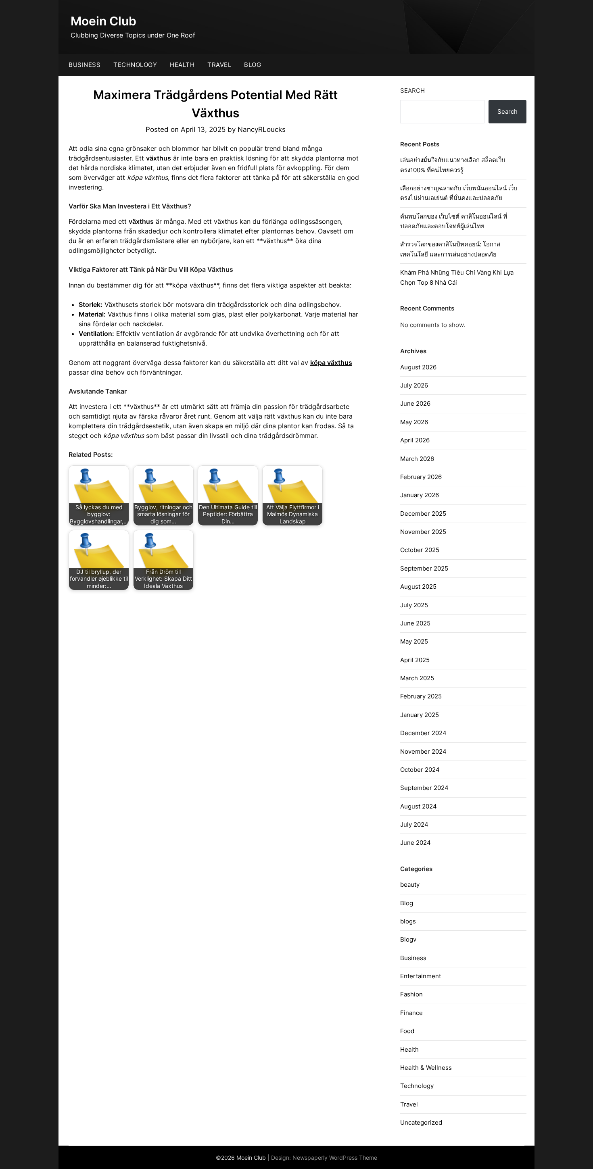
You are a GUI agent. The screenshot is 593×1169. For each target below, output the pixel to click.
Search (412, 90)
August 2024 (418, 806)
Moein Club (103, 21)
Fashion (411, 994)
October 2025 (419, 550)
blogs (408, 921)
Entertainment (420, 976)
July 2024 (414, 824)
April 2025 (415, 660)
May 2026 (414, 422)
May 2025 (414, 641)
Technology (135, 65)
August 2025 (418, 586)
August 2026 (418, 367)
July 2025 (414, 605)
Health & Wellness (426, 1067)
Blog (252, 65)
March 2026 (417, 459)
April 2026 (415, 440)
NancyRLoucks (262, 129)
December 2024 (423, 733)
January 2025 (419, 715)
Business (84, 65)
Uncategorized (421, 1122)
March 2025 (417, 678)
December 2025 (423, 513)
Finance (411, 1013)
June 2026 (415, 403)
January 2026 (419, 495)
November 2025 (423, 532)
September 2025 (424, 568)
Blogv (408, 939)
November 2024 (423, 751)
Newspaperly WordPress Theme (334, 1157)
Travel (219, 65)
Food (407, 1031)
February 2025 (421, 696)
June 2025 (415, 623)
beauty (410, 884)
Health (182, 65)
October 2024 (420, 769)
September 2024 (424, 788)
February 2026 (421, 477)
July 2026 (414, 385)
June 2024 (415, 842)
